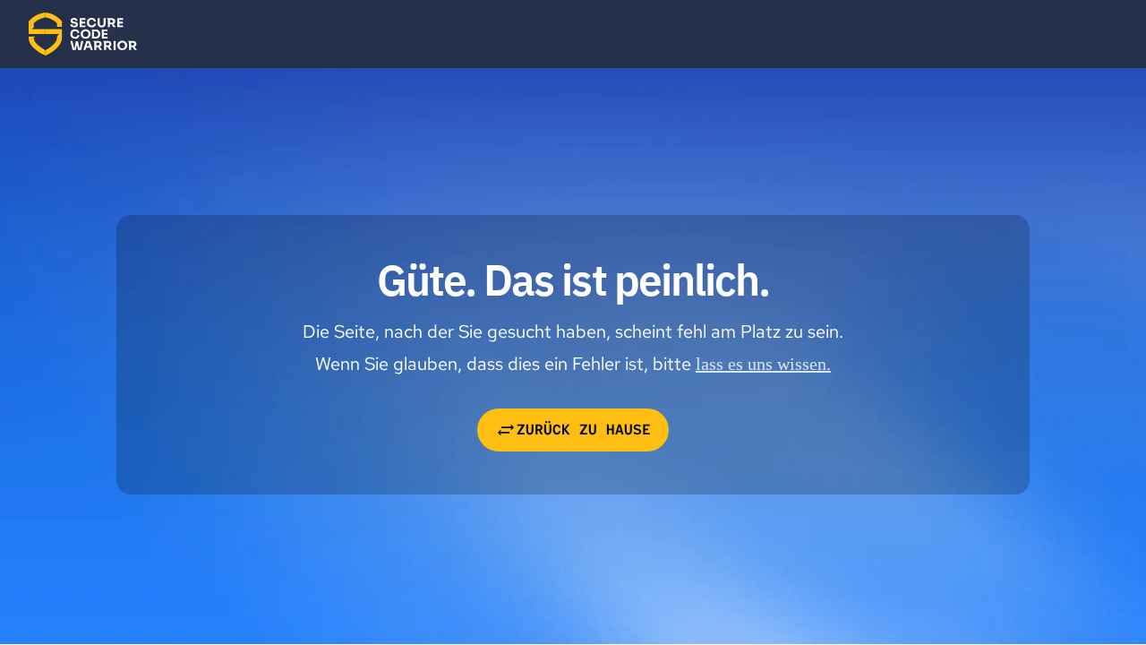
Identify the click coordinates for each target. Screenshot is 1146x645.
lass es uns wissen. (763, 364)
